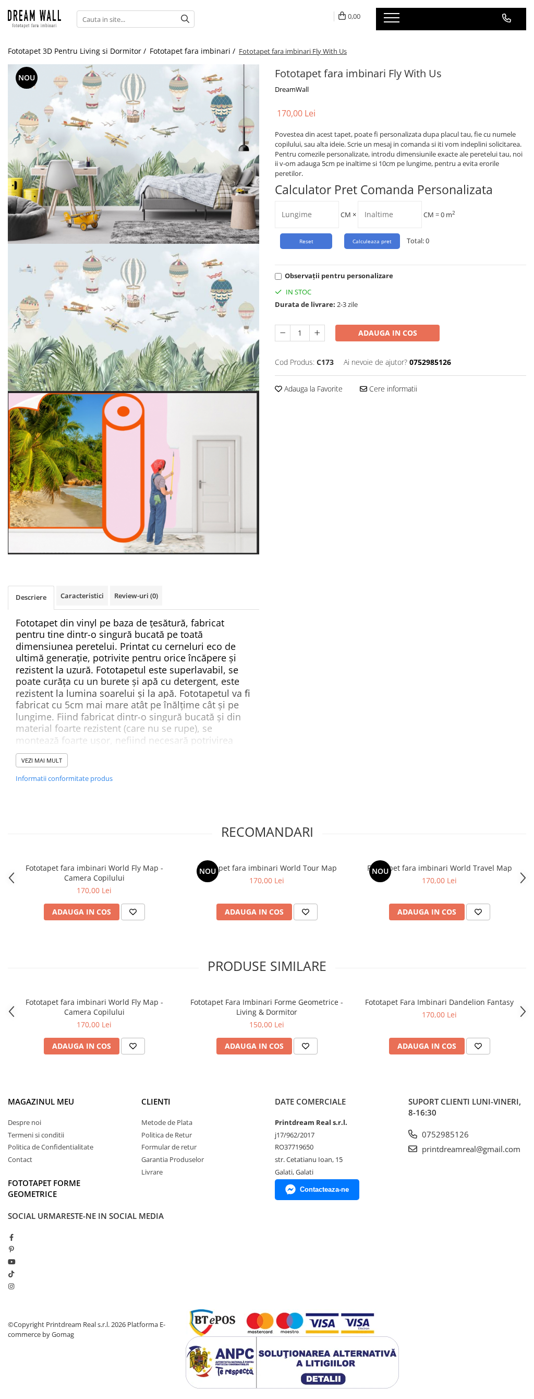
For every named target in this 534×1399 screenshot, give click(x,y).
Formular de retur (169, 1147)
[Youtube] (11, 1261)
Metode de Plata (166, 1122)
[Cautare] (185, 19)
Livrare (152, 1172)
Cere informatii (392, 389)
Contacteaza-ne (324, 1189)
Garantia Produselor (172, 1159)
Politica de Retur (166, 1135)
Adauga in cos (387, 333)
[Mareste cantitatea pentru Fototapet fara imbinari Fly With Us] (317, 333)
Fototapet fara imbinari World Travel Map (439, 868)
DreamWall (292, 89)
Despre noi (24, 1122)
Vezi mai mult (41, 760)
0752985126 (444, 1134)
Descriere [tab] (31, 597)
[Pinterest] (11, 1249)
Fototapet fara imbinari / (193, 51)
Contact (20, 1159)
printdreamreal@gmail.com (470, 1149)
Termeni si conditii (36, 1135)
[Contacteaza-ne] (506, 18)
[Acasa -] (34, 19)
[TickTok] (11, 1273)
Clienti (156, 1101)
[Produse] (393, 21)
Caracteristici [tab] (82, 595)
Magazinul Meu (41, 1101)
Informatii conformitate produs (64, 778)
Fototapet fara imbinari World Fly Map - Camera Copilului (94, 873)
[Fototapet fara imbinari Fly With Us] (133, 154)
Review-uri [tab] (136, 595)
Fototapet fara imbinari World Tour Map (267, 868)
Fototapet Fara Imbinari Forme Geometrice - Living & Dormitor (266, 1007)
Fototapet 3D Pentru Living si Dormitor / (78, 51)
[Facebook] (11, 1237)
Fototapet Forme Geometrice (44, 1188)
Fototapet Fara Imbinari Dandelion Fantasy (439, 1002)
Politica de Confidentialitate (50, 1147)
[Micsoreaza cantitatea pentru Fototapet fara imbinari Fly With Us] (282, 333)
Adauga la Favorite (312, 389)
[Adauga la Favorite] (133, 912)
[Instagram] (11, 1286)
